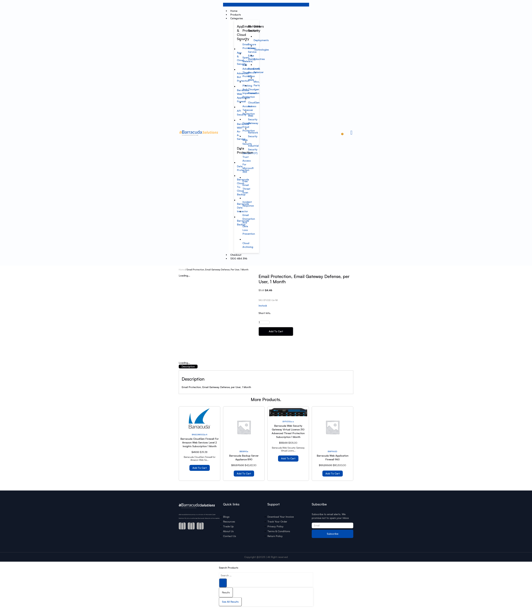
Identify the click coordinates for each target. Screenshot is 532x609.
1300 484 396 (238, 258)
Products (235, 14)
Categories (236, 18)
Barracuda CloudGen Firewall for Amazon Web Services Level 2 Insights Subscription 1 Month (199, 442)
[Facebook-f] (182, 525)
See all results (230, 601)
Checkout (235, 254)
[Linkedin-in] (200, 525)
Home (233, 10)
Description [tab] (188, 366)
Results (226, 592)
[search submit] (223, 582)
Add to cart (276, 331)
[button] (266, 5)
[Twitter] (191, 525)
